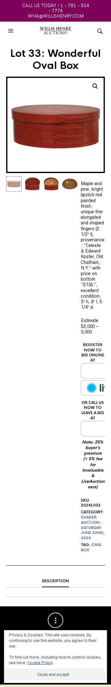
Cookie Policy (40, 662)
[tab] (55, 581)
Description (55, 581)
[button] (11, 31)
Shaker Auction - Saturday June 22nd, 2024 (93, 528)
